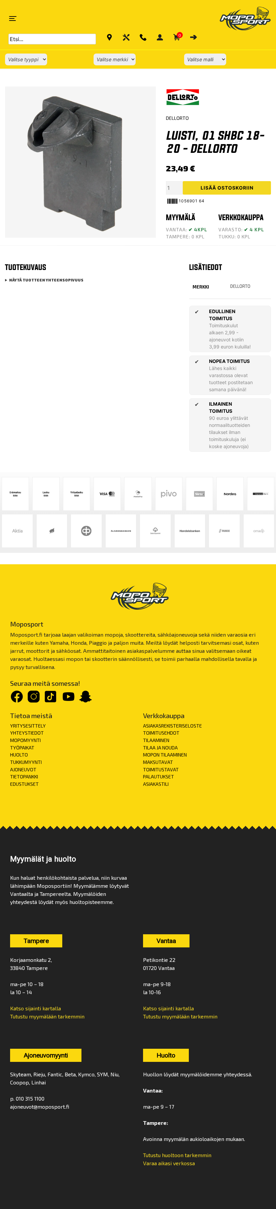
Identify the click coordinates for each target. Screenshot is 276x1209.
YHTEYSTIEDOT (27, 733)
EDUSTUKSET (24, 784)
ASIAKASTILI (156, 784)
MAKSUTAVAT (158, 762)
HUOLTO (19, 755)
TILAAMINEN (156, 740)
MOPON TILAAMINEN (165, 755)
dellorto (240, 286)
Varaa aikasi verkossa (169, 1163)
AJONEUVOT (23, 769)
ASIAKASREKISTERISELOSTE (172, 726)
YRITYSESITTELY (28, 726)
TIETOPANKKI (24, 776)
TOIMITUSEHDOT (161, 733)
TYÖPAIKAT (22, 747)
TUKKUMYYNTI (26, 762)
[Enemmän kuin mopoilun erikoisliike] (239, 18)
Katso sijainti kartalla (35, 1008)
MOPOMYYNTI (25, 740)
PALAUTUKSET (158, 776)
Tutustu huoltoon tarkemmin (177, 1155)
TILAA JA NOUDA (160, 747)
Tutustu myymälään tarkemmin (47, 1016)
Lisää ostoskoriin (227, 188)
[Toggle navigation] (13, 18)
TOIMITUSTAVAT (161, 769)
